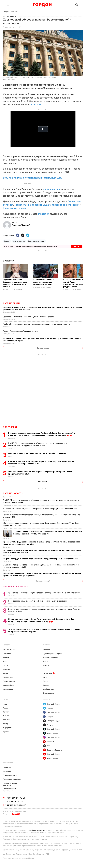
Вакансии (7, 767)
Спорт (5, 665)
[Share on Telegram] (27, 235)
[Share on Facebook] (17, 235)
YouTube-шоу (48, 689)
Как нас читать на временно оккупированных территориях (10, 787)
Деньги (6, 657)
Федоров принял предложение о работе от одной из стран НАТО (38, 453)
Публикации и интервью (52, 654)
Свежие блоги (11, 303)
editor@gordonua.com (16, 805)
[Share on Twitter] (22, 235)
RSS (48, 746)
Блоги (45, 661)
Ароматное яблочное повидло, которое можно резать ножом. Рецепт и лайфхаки (44, 593)
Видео (45, 681)
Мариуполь (7, 728)
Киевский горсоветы (14, 208)
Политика (14, 12)
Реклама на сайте (10, 775)
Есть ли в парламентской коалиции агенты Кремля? (32, 177)
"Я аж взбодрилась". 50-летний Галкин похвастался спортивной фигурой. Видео (74, 283)
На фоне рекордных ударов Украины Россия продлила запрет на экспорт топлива (40, 559)
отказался (43, 213)
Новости (6, 645)
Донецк (6, 716)
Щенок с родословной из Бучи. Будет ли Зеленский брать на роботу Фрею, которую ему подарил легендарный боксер (42, 620)
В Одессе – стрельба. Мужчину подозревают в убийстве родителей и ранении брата (40, 508)
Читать (76, 246)
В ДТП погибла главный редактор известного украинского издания (44, 282)
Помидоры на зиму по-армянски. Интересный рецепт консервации (38, 601)
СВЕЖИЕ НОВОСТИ (13, 493)
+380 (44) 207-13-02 (16, 801)
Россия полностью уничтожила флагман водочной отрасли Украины (37, 324)
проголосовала (51, 189)
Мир (4, 661)
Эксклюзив (47, 673)
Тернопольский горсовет (28, 204)
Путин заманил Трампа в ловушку (21, 331)
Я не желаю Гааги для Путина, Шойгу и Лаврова (29, 317)
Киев (5, 704)
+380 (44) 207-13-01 (16, 798)
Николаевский (71, 204)
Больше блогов (43, 348)
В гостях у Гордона (50, 657)
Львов (5, 708)
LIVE (44, 669)
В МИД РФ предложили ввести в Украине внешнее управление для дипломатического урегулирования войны (37, 444)
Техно (5, 673)
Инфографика (8, 685)
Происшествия (9, 681)
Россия (7, 241)
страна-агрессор (19, 241)
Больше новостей (43, 581)
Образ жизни (8, 677)
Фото (45, 677)
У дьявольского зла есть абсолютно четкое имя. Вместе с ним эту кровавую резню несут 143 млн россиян (47, 532)
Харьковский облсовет (36, 241)
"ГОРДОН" (36, 104)
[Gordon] (42, 5)
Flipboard (50, 742)
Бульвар (8, 261)
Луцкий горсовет (52, 204)
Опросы (46, 685)
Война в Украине (9, 650)
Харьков (6, 720)
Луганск (6, 731)
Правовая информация (12, 779)
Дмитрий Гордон (53, 704)
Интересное (8, 689)
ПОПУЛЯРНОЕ (10, 427)
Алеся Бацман (52, 733)
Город (5, 699)
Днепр (5, 724)
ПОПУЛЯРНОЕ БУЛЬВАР (15, 587)
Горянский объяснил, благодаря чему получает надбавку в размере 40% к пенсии (15, 283)
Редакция (7, 771)
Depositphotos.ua (38, 830)
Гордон (6, 12)
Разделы (46, 645)
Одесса (6, 712)
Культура (6, 669)
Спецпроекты (48, 693)
